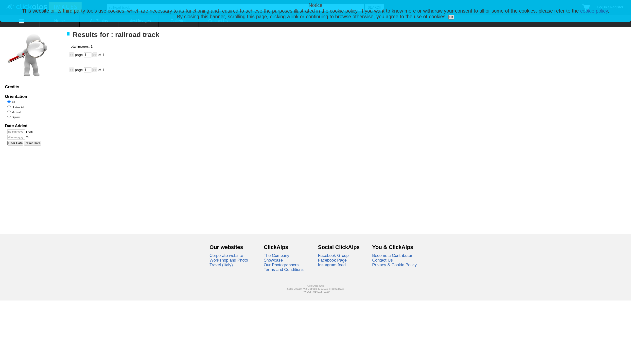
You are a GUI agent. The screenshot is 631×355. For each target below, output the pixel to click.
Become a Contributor (392, 255)
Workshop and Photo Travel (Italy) (229, 262)
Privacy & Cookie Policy (394, 265)
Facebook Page (332, 260)
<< (71, 55)
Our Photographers (281, 265)
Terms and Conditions (284, 269)
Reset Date (32, 143)
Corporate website (226, 255)
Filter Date (15, 143)
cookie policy (594, 11)
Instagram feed (332, 265)
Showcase (273, 260)
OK (451, 17)
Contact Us (382, 260)
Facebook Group (333, 255)
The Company (276, 255)
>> (95, 55)
